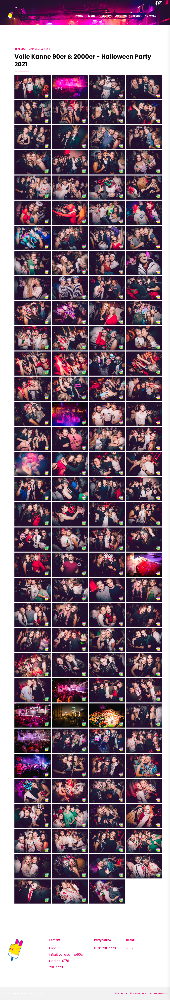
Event (91, 16)
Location (121, 16)
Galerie (136, 16)
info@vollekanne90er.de (69, 954)
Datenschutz (138, 993)
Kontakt (150, 16)
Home (79, 16)
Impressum (161, 993)
